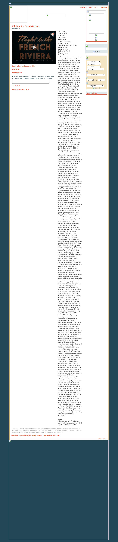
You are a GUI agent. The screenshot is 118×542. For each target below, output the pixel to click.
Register (82, 7)
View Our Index (92, 93)
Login (89, 7)
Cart (95, 7)
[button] (34, 47)
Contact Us (103, 7)
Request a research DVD (20, 89)
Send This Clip (17, 73)
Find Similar (16, 69)
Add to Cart (16, 86)
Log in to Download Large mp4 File (23, 66)
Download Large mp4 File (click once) (23, 435)
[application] (34, 47)
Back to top (102, 439)
